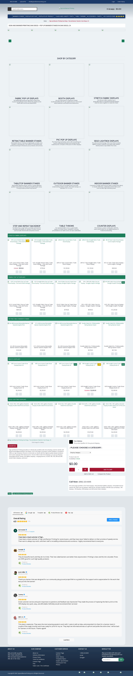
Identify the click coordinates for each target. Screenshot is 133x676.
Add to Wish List (89, 474)
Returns (58, 655)
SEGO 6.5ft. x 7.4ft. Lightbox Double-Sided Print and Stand (90, 427)
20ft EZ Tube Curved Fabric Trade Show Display (66, 263)
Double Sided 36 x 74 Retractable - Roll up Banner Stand (114, 346)
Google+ (82, 657)
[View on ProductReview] (15, 550)
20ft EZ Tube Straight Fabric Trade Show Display (90, 263)
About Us (35, 653)
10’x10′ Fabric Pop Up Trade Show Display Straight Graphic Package (67, 305)
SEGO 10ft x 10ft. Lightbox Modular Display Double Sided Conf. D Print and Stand (114, 428)
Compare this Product (104, 474)
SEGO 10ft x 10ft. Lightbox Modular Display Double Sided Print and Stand (18, 428)
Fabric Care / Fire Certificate (41, 666)
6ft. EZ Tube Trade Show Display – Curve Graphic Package (114, 263)
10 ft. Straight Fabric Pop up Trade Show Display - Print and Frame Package (43, 306)
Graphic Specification (62, 661)
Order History (60, 657)
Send (121, 660)
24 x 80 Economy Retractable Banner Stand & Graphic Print (18, 346)
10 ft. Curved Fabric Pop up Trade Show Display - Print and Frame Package (19, 306)
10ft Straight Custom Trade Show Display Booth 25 (114, 387)
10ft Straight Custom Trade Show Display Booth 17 (90, 387)
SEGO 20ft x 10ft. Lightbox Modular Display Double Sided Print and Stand (42, 428)
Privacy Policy (37, 657)
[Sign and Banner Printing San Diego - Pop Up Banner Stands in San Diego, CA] (37, 440)
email (81, 655)
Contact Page (37, 661)
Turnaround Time (61, 663)
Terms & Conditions (39, 659)
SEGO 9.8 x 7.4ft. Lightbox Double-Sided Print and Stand (66, 427)
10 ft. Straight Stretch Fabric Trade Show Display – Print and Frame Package (43, 264)
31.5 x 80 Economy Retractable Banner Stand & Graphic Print (43, 346)
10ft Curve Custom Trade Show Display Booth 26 (66, 387)
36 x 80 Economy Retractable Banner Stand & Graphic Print (66, 346)
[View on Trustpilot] (15, 530)
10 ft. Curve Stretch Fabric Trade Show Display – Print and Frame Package (18, 264)
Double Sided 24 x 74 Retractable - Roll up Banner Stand (90, 346)
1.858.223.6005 (84, 653)
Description (12, 446)
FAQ (34, 663)
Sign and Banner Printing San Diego (22, 493)
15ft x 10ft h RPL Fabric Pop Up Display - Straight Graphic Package (90, 305)
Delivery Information (39, 655)
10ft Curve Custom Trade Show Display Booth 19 (42, 387)
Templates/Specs (61, 659)
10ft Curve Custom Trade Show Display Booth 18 (19, 387)
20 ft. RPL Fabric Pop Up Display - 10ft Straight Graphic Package (114, 305)
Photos (58, 665)
